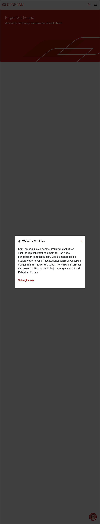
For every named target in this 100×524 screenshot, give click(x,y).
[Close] (82, 241)
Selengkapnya (26, 280)
